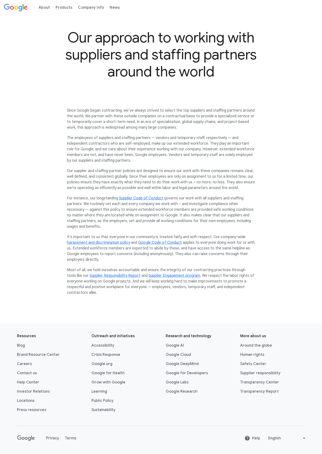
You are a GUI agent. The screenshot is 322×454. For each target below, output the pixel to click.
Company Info (91, 7)
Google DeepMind (182, 364)
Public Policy (102, 400)
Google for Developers (187, 373)
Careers (24, 364)
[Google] (16, 7)
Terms (70, 438)
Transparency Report (259, 391)
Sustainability (103, 410)
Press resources (31, 410)
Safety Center (253, 364)
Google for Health (108, 373)
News (115, 7)
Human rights (252, 354)
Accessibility (102, 345)
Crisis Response (105, 354)
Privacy (52, 438)
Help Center (28, 382)
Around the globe (256, 345)
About (44, 7)
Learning (99, 391)
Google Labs (177, 382)
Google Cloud (178, 354)
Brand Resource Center (38, 354)
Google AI (175, 345)
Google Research (182, 391)
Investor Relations (33, 391)
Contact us (27, 373)
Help (256, 438)
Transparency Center (259, 382)
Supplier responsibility (260, 373)
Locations (25, 400)
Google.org (101, 364)
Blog (21, 345)
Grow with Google (108, 382)
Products (64, 7)
